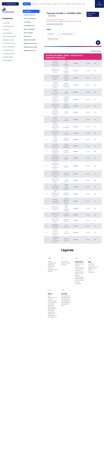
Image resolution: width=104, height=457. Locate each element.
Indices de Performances (9, 36)
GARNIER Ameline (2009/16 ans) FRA (55, 85)
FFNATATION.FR (11, 4)
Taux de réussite (28, 32)
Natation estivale (70, 4)
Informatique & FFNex (9, 53)
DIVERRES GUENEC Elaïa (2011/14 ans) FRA (55, 174)
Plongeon (55, 4)
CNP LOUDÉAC (66, 112)
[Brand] (10, 10)
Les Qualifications (7, 33)
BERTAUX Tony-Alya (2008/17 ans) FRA (55, 126)
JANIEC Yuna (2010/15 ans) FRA (55, 180)
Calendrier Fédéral (8, 57)
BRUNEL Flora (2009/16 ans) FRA (55, 70)
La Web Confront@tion (9, 47)
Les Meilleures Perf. (29, 25)
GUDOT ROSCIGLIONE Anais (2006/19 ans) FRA (55, 166)
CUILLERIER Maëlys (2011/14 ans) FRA (55, 239)
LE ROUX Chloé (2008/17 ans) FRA (55, 232)
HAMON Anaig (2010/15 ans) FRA (55, 139)
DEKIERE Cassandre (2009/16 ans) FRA (55, 112)
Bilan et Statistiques (29, 29)
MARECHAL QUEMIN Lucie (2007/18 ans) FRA (55, 63)
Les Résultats (6, 23)
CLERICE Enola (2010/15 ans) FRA (55, 214)
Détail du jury (27, 36)
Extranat (99, 5)
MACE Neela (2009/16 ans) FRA (55, 105)
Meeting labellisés (8, 60)
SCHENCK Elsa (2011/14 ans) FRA (55, 208)
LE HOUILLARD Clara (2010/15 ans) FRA (55, 187)
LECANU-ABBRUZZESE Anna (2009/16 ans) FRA (55, 158)
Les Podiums (27, 22)
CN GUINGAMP (66, 126)
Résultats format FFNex (30, 43)
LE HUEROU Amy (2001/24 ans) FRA (55, 151)
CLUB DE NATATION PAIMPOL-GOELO (66, 78)
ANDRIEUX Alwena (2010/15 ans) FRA (55, 99)
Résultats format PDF (30, 40)
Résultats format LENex (30, 47)
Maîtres (79, 4)
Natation (26, 4)
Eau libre (61, 4)
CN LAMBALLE (66, 92)
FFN (83, 4)
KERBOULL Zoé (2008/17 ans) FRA (55, 201)
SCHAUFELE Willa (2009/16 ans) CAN (55, 226)
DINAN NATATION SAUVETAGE (66, 85)
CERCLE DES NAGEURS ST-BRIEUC (66, 63)
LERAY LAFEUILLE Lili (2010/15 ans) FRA (55, 194)
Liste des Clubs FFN (29, 15)
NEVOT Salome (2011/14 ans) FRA (55, 119)
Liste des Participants (30, 18)
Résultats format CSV (30, 50)
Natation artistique (45, 4)
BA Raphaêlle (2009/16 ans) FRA (55, 77)
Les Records (6, 29)
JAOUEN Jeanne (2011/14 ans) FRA (55, 92)
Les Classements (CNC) (9, 43)
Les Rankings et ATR (8, 26)
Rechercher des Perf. (8, 40)
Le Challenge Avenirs (8, 50)
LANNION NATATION (66, 139)
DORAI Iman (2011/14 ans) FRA (55, 220)
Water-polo (35, 4)
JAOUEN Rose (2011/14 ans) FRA (55, 133)
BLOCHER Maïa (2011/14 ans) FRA (55, 145)
